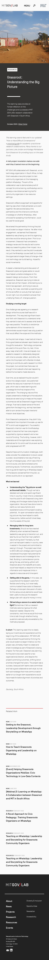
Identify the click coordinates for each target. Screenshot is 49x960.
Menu (27, 5)
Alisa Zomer (22, 124)
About (9, 901)
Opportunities (32, 906)
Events (9, 927)
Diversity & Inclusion (34, 901)
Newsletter (31, 911)
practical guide (13, 144)
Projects (10, 911)
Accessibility (31, 917)
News (9, 906)
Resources (11, 922)
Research (11, 917)
